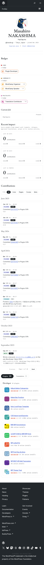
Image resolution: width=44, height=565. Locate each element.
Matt (5, 527)
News (4, 492)
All (8, 192)
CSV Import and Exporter (19, 415)
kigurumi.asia (14, 46)
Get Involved (27, 506)
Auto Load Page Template (20, 406)
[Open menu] (40, 3)
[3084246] (14, 242)
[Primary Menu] (39, 9)
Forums (28, 192)
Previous (12, 369)
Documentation (8, 509)
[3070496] (14, 275)
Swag (25, 517)
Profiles (4, 9)
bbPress (6, 530)
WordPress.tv (8, 517)
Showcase (26, 488)
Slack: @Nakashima (28, 46)
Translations (21, 376)
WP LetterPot (15, 443)
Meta (35, 192)
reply (11, 302)
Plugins (21, 192)
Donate (26, 513)
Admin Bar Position (17, 397)
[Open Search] (34, 3)
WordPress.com (9, 523)
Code (14, 192)
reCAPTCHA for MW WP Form (21, 434)
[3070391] (14, 288)
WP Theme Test (16, 470)
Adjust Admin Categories (19, 388)
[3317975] (14, 209)
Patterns (25, 499)
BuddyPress (7, 534)
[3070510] (14, 261)
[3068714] (14, 317)
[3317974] (14, 223)
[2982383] (14, 336)
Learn (4, 506)
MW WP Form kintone (18, 425)
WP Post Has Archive (18, 452)
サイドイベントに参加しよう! (25, 357)
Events (25, 509)
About (4, 488)
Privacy (5, 499)
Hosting (5, 496)
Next (33, 369)
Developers (6, 513)
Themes (25, 492)
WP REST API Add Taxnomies (21, 461)
